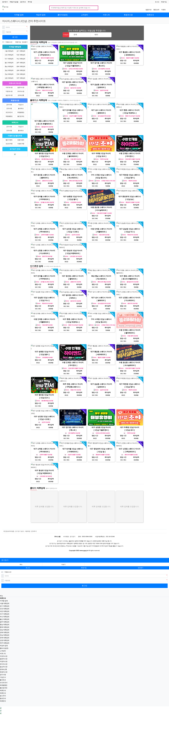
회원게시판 (3, 672)
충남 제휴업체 (9, 66)
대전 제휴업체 (21, 55)
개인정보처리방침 (8, 531)
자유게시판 (9, 87)
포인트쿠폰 (9, 143)
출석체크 (23, 2)
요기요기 (4, 560)
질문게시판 (20, 87)
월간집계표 (20, 116)
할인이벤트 (9, 140)
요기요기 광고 (19, 531)
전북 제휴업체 (21, 74)
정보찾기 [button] (140, 568)
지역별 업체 (4, 601)
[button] (63, 564)
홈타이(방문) (4, 648)
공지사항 (9, 104)
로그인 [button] (28, 568)
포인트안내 (9, 112)
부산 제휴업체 (21, 58)
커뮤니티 (3, 653)
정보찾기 (25, 42)
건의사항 (9, 108)
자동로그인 (8, 42)
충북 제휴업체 (21, 66)
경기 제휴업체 (21, 51)
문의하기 (34, 531)
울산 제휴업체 (9, 62)
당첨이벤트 (20, 140)
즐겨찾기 (5, 2)
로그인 (157, 2)
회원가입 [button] (84, 568)
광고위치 (3, 696)
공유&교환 (21, 95)
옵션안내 (3, 698)
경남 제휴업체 (9, 70)
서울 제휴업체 (9, 51)
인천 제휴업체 (9, 55)
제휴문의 (3, 701)
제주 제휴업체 (21, 78)
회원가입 (164, 2)
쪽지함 (30, 2)
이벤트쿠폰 (20, 143)
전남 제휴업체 (9, 74)
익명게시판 (9, 91)
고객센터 (3, 651)
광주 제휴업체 (21, 62)
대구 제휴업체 (9, 58)
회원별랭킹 (20, 112)
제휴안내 (3, 690)
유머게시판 (20, 91)
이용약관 (27, 531)
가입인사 (21, 104)
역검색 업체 (4, 645)
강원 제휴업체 (9, 78)
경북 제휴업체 (21, 70)
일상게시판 (9, 95)
